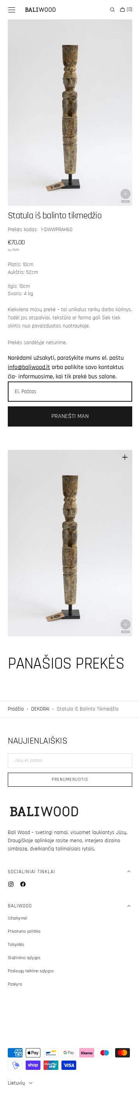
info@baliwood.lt (29, 358)
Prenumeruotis (67, 779)
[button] (11, 9)
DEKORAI (40, 691)
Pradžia (16, 691)
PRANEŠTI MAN (67, 408)
